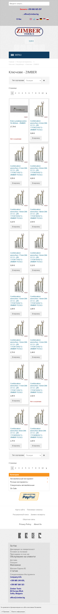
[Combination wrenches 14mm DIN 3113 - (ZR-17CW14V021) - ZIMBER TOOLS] (39, 284)
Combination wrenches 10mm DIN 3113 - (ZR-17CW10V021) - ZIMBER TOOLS (38, 387)
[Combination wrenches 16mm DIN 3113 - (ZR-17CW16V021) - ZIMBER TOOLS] (39, 241)
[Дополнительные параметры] (29, 493)
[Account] (17, 47)
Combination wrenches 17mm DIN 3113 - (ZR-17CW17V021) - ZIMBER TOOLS (18, 257)
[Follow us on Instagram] (31, 535)
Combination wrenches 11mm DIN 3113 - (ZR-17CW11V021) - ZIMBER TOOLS (18, 387)
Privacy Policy (25, 524)
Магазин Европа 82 (18, 568)
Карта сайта (20, 510)
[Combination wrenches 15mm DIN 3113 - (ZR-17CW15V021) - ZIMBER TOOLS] (19, 284)
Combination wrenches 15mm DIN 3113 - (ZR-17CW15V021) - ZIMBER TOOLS (18, 300)
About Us (38, 524)
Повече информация (18, 611)
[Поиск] (47, 4)
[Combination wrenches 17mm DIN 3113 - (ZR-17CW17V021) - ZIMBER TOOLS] (19, 241)
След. (46, 93)
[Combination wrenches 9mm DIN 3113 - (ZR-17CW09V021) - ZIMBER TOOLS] (19, 416)
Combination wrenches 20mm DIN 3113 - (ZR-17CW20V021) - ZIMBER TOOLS (38, 170)
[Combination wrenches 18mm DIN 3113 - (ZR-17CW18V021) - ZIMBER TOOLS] (39, 197)
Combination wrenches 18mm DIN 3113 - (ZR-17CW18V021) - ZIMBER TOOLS (38, 213)
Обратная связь (29, 519)
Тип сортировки (18, 80)
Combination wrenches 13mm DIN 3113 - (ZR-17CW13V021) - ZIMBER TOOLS (18, 344)
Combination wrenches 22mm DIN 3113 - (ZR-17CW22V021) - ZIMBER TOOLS (38, 125)
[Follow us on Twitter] (38, 535)
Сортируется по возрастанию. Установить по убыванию (44, 81)
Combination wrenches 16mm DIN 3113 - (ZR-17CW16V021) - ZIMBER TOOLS (38, 257)
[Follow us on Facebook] (18, 535)
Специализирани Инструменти (22, 574)
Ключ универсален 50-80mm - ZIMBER (18, 122)
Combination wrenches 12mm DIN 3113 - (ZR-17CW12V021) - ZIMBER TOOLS (38, 344)
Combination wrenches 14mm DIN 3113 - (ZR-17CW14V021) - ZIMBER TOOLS (38, 300)
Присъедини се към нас (20, 554)
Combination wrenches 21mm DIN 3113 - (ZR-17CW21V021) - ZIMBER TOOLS (18, 170)
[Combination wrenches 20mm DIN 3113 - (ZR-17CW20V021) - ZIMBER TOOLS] (39, 154)
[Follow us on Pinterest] (25, 535)
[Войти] (36, 47)
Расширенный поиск (21, 515)
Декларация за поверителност (22, 549)
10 (43, 93)
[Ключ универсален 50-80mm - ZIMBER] (19, 109)
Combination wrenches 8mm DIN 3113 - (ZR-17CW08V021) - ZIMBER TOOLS (38, 432)
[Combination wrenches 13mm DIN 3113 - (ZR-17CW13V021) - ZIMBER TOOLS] (19, 328)
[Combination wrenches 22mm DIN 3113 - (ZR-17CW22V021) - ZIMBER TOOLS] (39, 109)
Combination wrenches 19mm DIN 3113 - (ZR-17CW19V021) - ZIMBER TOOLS (18, 213)
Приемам (6, 611)
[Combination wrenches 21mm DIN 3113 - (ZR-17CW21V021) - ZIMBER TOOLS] (19, 154)
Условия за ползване (18, 552)
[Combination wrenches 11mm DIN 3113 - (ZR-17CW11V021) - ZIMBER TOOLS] (19, 371)
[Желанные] (29, 47)
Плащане (13, 563)
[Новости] (23, 47)
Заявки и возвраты (38, 515)
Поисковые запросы (34, 510)
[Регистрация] (42, 47)
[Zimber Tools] (29, 31)
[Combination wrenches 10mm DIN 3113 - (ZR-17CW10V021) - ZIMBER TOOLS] (39, 371)
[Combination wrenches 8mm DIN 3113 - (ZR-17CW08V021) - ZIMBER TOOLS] (39, 416)
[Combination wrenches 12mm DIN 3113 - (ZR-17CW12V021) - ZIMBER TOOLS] (39, 328)
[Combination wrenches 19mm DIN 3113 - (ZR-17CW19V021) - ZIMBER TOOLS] (19, 197)
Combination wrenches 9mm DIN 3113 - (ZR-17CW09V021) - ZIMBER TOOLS (18, 432)
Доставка (13, 560)
